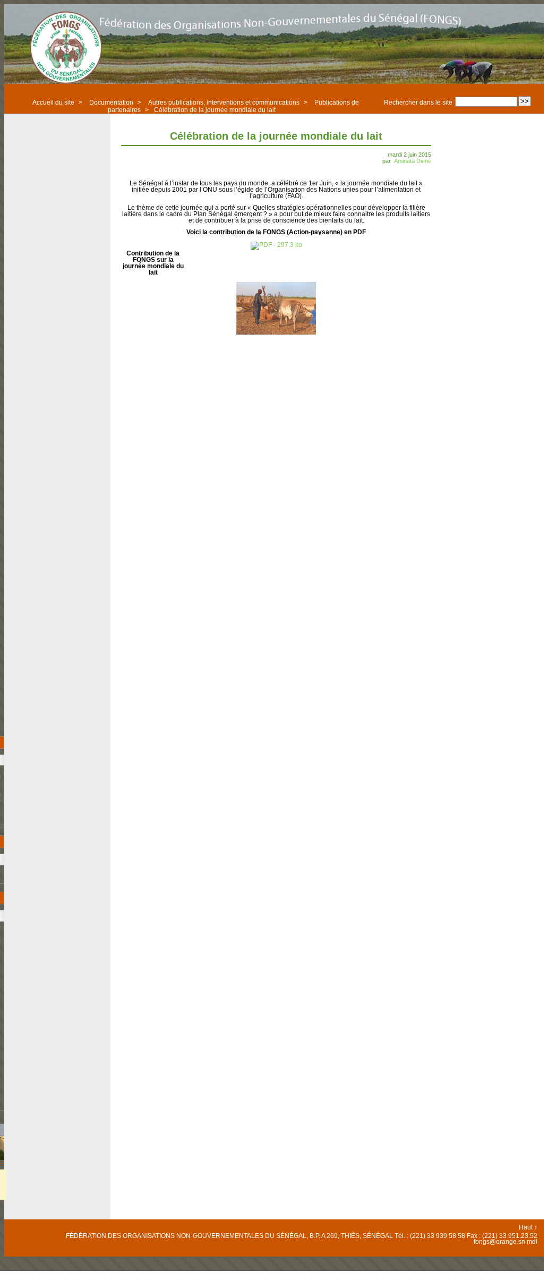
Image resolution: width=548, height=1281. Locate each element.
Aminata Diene (412, 161)
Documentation (111, 102)
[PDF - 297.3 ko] (276, 245)
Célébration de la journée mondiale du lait (215, 110)
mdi (532, 1241)
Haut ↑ (528, 1227)
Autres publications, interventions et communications (223, 102)
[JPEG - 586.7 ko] (276, 332)
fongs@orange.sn (499, 1241)
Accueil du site (53, 102)
